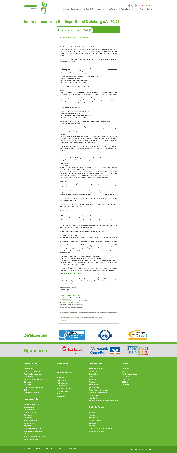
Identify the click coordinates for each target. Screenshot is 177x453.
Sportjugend (93, 423)
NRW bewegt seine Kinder (32, 428)
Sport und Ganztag (30, 412)
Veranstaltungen (126, 9)
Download (125, 385)
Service (149, 9)
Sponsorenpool (62, 386)
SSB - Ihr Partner (139, 9)
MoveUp (27, 434)
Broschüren (125, 369)
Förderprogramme (62, 383)
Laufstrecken (28, 385)
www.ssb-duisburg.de (65, 299)
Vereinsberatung (62, 380)
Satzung (92, 426)
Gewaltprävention (29, 423)
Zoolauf (91, 377)
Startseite (27, 448)
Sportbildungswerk (95, 420)
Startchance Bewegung (31, 439)
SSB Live (125, 382)
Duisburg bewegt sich (96, 387)
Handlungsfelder (88, 9)
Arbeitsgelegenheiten (31, 420)
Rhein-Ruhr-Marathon (96, 369)
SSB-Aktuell (61, 396)
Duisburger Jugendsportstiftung (67, 388)
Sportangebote (76, 9)
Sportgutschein (29, 410)
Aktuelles (66, 9)
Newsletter (60, 378)
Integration (27, 426)
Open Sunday (93, 398)
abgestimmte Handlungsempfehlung (81, 281)
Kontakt (37, 448)
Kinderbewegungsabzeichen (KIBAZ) (36, 379)
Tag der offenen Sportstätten (98, 390)
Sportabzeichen (29, 377)
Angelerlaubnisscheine (129, 374)
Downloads (148, 5)
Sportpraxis (27, 382)
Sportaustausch (94, 395)
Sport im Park (93, 385)
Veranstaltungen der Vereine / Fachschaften (103, 401)
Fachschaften (93, 418)
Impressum (48, 448)
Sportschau (93, 371)
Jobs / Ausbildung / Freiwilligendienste (101, 428)
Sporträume (28, 415)
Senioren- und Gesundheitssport (34, 436)
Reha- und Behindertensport (33, 374)
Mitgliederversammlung (97, 431)
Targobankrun (93, 382)
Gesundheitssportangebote (33, 371)
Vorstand (92, 415)
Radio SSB (60, 394)
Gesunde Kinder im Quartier (33, 431)
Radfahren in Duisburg (31, 393)
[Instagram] (129, 5)
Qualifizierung (100, 9)
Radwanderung (94, 374)
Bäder (26, 390)
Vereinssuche (28, 369)
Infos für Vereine (113, 9)
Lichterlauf (92, 379)
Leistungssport (29, 407)
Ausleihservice (127, 371)
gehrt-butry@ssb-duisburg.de (70, 302)
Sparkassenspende (63, 391)
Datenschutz (60, 448)
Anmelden (72, 448)
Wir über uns (93, 412)
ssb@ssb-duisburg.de (72, 314)
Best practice (28, 418)
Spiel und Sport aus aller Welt (33, 387)
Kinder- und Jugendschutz (32, 404)
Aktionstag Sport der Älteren (98, 393)
